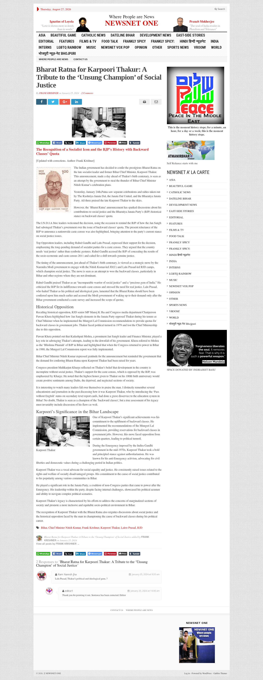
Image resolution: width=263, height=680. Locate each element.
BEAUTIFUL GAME (63, 35)
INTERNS (45, 47)
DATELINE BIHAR (123, 35)
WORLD (216, 47)
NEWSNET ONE (131, 22)
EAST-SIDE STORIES (190, 35)
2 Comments (87, 93)
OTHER (157, 47)
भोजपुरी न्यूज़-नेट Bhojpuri (57, 53)
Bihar (44, 527)
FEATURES (66, 41)
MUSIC (91, 47)
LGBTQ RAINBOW (69, 47)
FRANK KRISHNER (48, 93)
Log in (187, 673)
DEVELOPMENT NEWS (155, 35)
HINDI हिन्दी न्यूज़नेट (193, 41)
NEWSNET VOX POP (115, 47)
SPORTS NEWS (178, 47)
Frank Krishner (90, 527)
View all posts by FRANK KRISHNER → (57, 543)
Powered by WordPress (202, 673)
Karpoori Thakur (110, 527)
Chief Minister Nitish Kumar (64, 527)
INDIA (215, 41)
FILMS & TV (87, 41)
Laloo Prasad (128, 527)
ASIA (42, 35)
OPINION (141, 47)
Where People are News (131, 16)
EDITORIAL (46, 41)
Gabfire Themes (220, 673)
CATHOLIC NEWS (93, 35)
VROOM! (200, 47)
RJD (139, 527)
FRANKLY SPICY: (163, 41)
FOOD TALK (110, 41)
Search (221, 9)
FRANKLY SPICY (134, 41)
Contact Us (80, 59)
